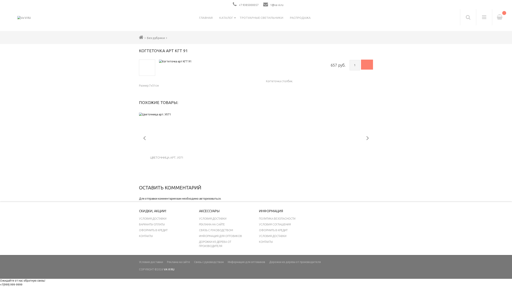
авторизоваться (210, 198)
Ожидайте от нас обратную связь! (22, 280)
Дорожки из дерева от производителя (295, 262)
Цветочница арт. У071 (166, 157)
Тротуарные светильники (261, 17)
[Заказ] (367, 65)
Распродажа (300, 17)
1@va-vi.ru (276, 5)
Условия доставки (152, 218)
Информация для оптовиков (220, 236)
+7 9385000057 (249, 5)
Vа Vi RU (169, 269)
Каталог (226, 17)
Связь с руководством (216, 230)
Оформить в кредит (153, 230)
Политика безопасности (277, 218)
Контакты (146, 236)
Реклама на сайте (212, 224)
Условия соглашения (275, 224)
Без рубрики (156, 38)
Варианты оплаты (152, 224)
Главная (206, 17)
